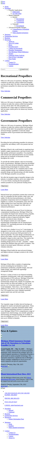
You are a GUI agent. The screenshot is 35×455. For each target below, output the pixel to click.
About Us (12, 438)
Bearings (7, 38)
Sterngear (7, 34)
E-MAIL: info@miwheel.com (14, 405)
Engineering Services (11, 36)
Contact (7, 60)
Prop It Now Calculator (16, 57)
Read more (5, 186)
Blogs (10, 45)
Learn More (4, 189)
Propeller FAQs (13, 47)
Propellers (8, 8)
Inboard (11, 410)
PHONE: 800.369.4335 (12, 398)
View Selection (5, 91)
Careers (11, 66)
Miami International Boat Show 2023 (16, 374)
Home (6, 6)
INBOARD (16, 12)
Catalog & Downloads (15, 48)
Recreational (20, 19)
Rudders (11, 426)
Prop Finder (12, 59)
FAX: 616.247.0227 (11, 402)
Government (20, 22)
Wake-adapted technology (20, 33)
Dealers (11, 53)
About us (11, 41)
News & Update (14, 43)
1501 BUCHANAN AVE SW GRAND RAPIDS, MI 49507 (17, 394)
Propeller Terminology (15, 50)
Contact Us (12, 62)
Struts (10, 424)
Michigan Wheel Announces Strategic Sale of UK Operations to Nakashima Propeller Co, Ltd (16, 343)
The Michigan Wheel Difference (18, 52)
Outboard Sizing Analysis (16, 55)
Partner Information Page (16, 419)
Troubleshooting (14, 64)
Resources (8, 40)
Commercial (20, 20)
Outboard (11, 412)
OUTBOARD (16, 13)
